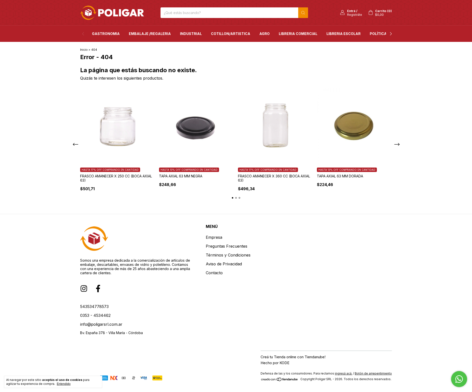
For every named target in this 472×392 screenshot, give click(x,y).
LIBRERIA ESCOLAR (343, 34)
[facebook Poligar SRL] (98, 288)
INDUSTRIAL (191, 34)
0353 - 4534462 (95, 315)
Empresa (214, 237)
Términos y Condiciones (228, 255)
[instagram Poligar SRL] (84, 288)
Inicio (84, 49)
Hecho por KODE (275, 362)
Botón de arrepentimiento (373, 373)
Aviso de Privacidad (224, 263)
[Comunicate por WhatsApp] (459, 379)
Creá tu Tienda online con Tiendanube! (293, 357)
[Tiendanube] (280, 380)
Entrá (351, 11)
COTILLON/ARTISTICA (230, 34)
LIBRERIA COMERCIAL (298, 34)
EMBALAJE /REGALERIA (150, 34)
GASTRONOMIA (106, 34)
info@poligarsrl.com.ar (101, 324)
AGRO (264, 34)
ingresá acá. (343, 373)
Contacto (214, 272)
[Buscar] (303, 12)
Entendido (64, 384)
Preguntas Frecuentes (226, 246)
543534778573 (94, 306)
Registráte (354, 15)
